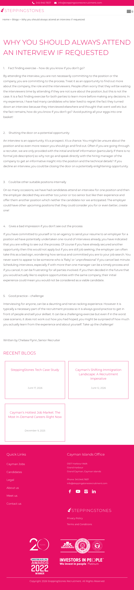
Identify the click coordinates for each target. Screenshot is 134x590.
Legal (10, 479)
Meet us (12, 495)
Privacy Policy (75, 518)
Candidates (14, 472)
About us (13, 487)
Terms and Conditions (79, 524)
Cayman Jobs (16, 464)
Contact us (14, 503)
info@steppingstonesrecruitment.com (87, 483)
